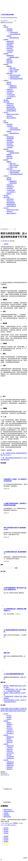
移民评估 (6, 843)
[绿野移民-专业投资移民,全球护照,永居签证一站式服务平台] (14, 221)
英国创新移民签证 (14, 37)
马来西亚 (6, 244)
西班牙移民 (10, 62)
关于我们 (6, 112)
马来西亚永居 (10, 91)
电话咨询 (6, 828)
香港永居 (9, 82)
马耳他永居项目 (14, 32)
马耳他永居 (10, 730)
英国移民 (9, 36)
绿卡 (26, 709)
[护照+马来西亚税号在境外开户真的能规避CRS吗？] (15, 524)
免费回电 (6, 845)
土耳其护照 (10, 747)
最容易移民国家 (11, 107)
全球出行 (7, 711)
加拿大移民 (10, 73)
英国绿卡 (9, 726)
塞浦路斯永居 (10, 737)
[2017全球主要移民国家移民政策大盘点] (15, 670)
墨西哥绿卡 (10, 769)
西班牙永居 (10, 740)
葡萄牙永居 (10, 742)
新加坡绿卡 (10, 724)
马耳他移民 (10, 30)
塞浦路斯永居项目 (14, 57)
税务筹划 (7, 708)
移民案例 (9, 717)
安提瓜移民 (10, 48)
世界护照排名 (10, 103)
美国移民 (9, 66)
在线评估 (9, 719)
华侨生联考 (10, 93)
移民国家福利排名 (11, 109)
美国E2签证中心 (8, 809)
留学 (14, 708)
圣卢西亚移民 (10, 46)
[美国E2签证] (15, 649)
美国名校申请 (7, 816)
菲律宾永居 (10, 89)
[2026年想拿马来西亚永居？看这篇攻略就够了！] (15, 548)
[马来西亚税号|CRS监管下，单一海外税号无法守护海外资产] (15, 476)
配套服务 (9, 98)
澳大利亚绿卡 (10, 733)
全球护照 (6, 744)
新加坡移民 (10, 29)
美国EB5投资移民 (14, 70)
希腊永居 (9, 738)
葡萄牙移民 (10, 61)
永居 (23, 709)
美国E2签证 (13, 68)
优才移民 (6, 760)
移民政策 (11, 711)
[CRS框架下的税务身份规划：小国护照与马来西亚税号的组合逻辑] (15, 500)
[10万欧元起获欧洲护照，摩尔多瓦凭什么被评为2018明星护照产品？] (15, 584)
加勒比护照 (11, 709)
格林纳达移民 (10, 41)
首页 (5, 25)
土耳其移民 (10, 52)
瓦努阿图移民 (10, 43)
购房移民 (6, 735)
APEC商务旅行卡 (11, 96)
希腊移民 (9, 59)
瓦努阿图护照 (10, 758)
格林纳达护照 (10, 746)
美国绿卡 (9, 722)
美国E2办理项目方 (11, 118)
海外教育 (2, 708)
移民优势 (2, 711)
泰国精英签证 (13, 86)
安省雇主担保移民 (14, 77)
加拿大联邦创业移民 (15, 75)
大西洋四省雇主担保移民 (16, 78)
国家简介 (17, 708)
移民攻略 (9, 450)
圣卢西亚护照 (10, 756)
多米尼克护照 (10, 753)
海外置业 (6, 100)
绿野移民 (7, 709)
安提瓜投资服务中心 (9, 811)
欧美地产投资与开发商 (13, 114)
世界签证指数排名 (11, 110)
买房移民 (2, 709)
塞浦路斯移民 (10, 55)
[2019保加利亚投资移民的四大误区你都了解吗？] (15, 626)
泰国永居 (9, 84)
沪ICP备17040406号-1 (10, 825)
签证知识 (11, 708)
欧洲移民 (20, 709)
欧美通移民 (7, 815)
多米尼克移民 (10, 50)
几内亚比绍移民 (11, 94)
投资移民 (16, 709)
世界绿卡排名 (10, 105)
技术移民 (6, 839)
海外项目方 (10, 116)
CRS (20, 708)
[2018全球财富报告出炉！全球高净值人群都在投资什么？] (15, 605)
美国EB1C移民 (13, 71)
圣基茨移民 (10, 45)
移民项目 (6, 829)
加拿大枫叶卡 (10, 731)
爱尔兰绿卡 (10, 728)
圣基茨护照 (10, 751)
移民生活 (19, 711)
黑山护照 (9, 754)
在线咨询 (6, 831)
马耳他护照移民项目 (15, 34)
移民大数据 (7, 102)
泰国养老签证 (13, 87)
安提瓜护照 (10, 749)
